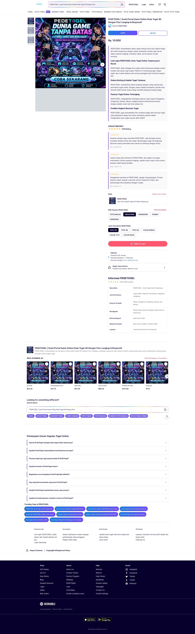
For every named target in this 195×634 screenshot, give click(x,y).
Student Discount (46, 583)
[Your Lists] (159, 4)
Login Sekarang (40, 542)
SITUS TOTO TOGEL (172, 12)
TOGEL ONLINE (72, 12)
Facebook (133, 573)
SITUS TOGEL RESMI (132, 12)
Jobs (68, 587)
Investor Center (72, 573)
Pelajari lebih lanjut (70, 540)
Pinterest (133, 583)
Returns (99, 573)
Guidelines (100, 580)
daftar (42, 590)
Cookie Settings (102, 593)
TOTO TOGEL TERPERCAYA (152, 12)
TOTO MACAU (97, 12)
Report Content (36, 550)
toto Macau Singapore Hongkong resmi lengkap (66, 520)
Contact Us (100, 590)
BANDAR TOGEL (58, 12)
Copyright (100, 587)
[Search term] (122, 4)
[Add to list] (46, 364)
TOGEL (30, 12)
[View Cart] (164, 4)
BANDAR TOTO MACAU (113, 12)
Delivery (99, 569)
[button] (31, 22)
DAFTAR (153, 33)
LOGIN (122, 33)
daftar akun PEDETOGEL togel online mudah (40, 514)
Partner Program (72, 576)
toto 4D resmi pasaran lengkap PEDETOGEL (70, 509)
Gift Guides (44, 569)
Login (42, 587)
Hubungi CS (140, 540)
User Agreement (45, 609)
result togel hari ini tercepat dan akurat (133, 509)
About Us (70, 569)
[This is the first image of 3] (39, 65)
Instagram (133, 569)
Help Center (100, 576)
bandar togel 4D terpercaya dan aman (70, 514)
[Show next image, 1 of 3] (102, 65)
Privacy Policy (57, 609)
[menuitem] (30, 12)
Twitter (132, 576)
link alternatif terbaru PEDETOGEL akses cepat (102, 509)
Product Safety (101, 583)
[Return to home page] (37, 4)
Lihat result (103, 540)
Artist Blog (70, 590)
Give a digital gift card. (130, 260)
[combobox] (86, 4)
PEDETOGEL (71, 583)
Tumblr (132, 580)
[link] (31, 416)
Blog (41, 580)
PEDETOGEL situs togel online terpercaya (39, 509)
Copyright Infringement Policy (58, 550)
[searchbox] (97, 409)
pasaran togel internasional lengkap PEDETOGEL (101, 514)
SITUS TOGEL (42, 12)
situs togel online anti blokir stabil (36, 520)
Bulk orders (44, 594)
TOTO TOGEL (85, 12)
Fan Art (43, 573)
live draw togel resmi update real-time (133, 514)
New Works (44, 576)
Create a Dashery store (75, 594)
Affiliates (69, 580)
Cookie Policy (67, 609)
